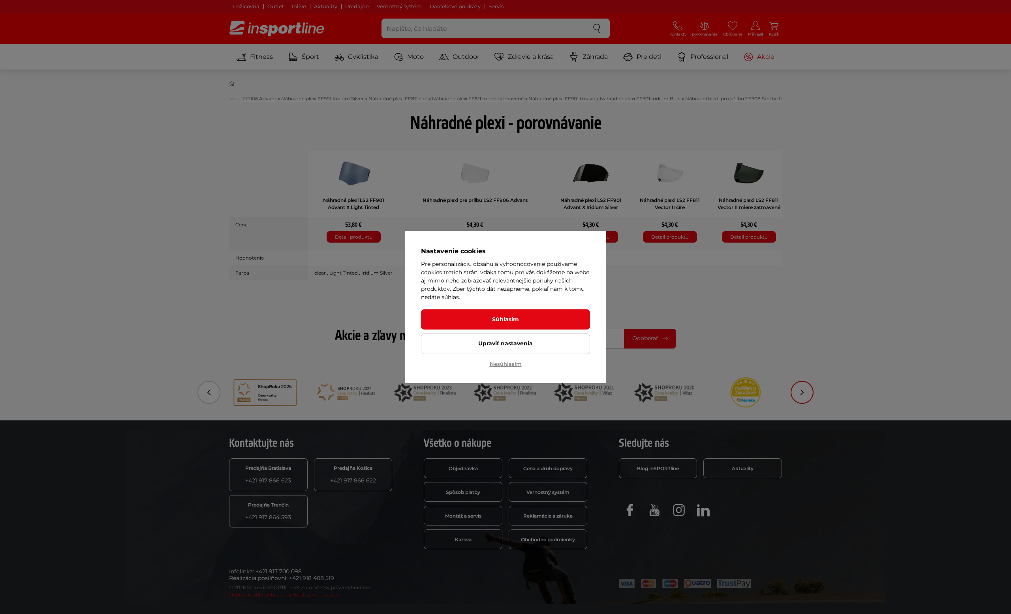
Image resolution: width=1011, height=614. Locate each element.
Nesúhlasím (506, 364)
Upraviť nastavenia (505, 343)
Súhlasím (505, 319)
